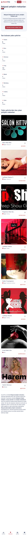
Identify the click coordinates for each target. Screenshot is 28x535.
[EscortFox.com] (5, 2)
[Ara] (15, 2)
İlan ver (19, 1)
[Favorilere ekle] (25, 143)
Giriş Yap (24, 1)
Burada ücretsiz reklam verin (14, 27)
